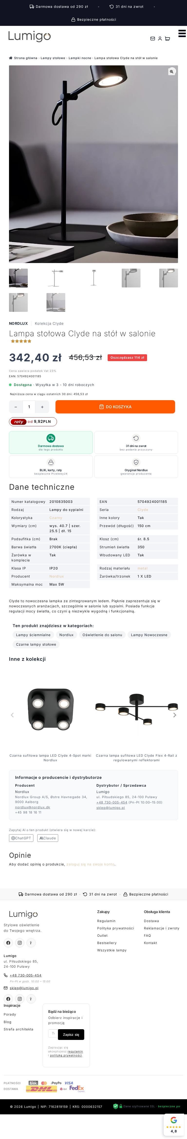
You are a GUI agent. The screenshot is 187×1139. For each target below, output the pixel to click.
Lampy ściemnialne (33, 635)
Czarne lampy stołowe (36, 644)
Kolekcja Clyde (49, 323)
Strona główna (25, 58)
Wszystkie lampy (112, 950)
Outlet (102, 935)
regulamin (75, 1051)
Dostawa (151, 921)
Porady (10, 1014)
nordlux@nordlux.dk (32, 807)
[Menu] (182, 33)
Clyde (143, 510)
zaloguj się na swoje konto (90, 864)
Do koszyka (118, 406)
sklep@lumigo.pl (110, 808)
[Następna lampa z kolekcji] (174, 715)
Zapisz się (71, 1035)
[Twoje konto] (160, 38)
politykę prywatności (66, 1055)
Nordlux (18, 323)
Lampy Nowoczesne (149, 635)
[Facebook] (8, 942)
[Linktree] (31, 942)
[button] (171, 71)
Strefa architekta (19, 1029)
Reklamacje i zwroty (162, 928)
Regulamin (106, 921)
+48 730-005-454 (111, 802)
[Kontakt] (152, 38)
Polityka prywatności (115, 928)
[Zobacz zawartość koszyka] (167, 38)
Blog (7, 1022)
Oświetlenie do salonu (102, 635)
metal (143, 568)
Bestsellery (107, 943)
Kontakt (150, 943)
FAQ (147, 935)
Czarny (55, 518)
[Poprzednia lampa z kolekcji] (12, 715)
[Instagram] (19, 942)
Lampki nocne (80, 58)
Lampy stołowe (53, 58)
